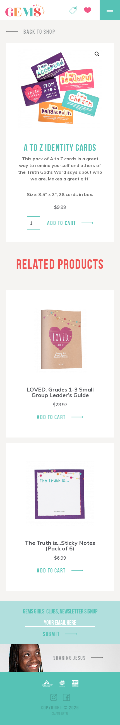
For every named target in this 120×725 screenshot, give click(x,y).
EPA (75, 683)
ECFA (62, 683)
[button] (97, 54)
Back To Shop (39, 32)
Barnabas (47, 683)
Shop (73, 10)
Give (87, 10)
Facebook (66, 697)
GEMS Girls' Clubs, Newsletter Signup (60, 611)
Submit (51, 634)
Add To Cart (51, 417)
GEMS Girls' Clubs (25, 10)
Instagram (53, 697)
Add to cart (61, 223)
